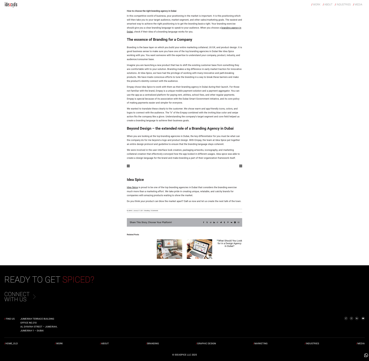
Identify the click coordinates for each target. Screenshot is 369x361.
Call (186, 201)
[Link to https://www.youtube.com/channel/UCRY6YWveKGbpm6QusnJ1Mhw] (363, 318)
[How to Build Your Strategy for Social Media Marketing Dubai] (199, 240)
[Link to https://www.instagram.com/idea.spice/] (351, 318)
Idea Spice (132, 187)
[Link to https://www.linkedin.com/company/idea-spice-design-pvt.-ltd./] (356, 318)
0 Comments (154, 210)
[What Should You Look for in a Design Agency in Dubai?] (229, 240)
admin (130, 210)
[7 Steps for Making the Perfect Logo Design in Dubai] (169, 240)
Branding (147, 210)
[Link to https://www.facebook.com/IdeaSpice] (345, 318)
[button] (128, 166)
